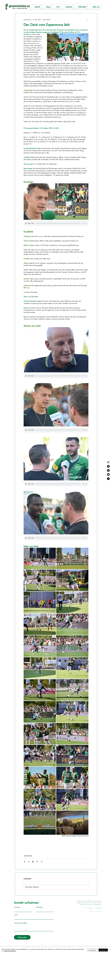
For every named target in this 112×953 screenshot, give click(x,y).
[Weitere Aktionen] (87, 19)
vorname (17, 907)
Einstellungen (92, 950)
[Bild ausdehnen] (40, 558)
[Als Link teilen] (37, 861)
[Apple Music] (108, 478)
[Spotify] (108, 474)
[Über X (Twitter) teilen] (29, 861)
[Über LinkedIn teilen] (33, 861)
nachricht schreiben (20, 923)
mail (15, 915)
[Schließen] (110, 950)
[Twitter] (108, 470)
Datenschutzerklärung (10, 951)
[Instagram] (108, 462)
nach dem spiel (28, 855)
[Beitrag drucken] (41, 861)
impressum (89, 908)
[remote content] (56, 223)
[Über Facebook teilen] (24, 861)
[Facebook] (108, 466)
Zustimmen (103, 950)
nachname (39, 907)
